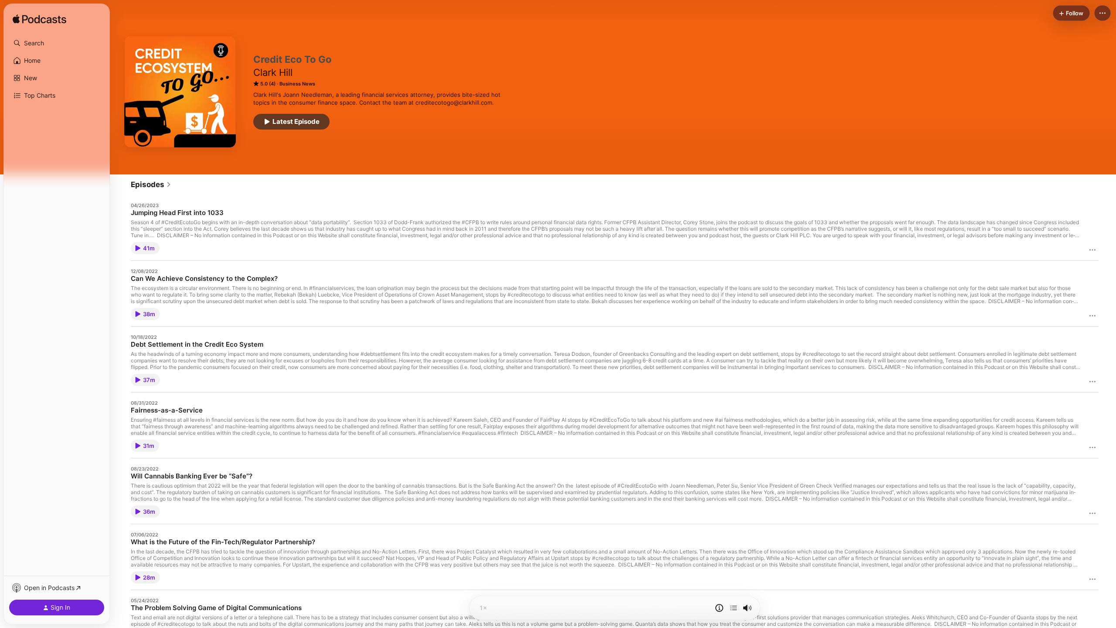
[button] (57, 43)
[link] (151, 184)
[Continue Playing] (733, 608)
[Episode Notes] (719, 608)
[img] (39, 19)
